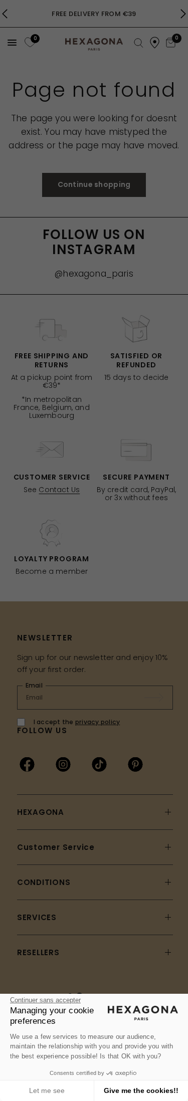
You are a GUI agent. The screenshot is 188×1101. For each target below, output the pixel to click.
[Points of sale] (154, 42)
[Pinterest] (135, 764)
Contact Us (59, 490)
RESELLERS (38, 952)
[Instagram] (63, 764)
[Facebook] (27, 764)
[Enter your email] (159, 698)
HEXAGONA (40, 812)
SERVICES (37, 917)
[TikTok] (99, 764)
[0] (29, 42)
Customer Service (56, 847)
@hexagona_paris (94, 274)
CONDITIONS (44, 882)
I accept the (77, 722)
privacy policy (97, 722)
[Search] (138, 43)
